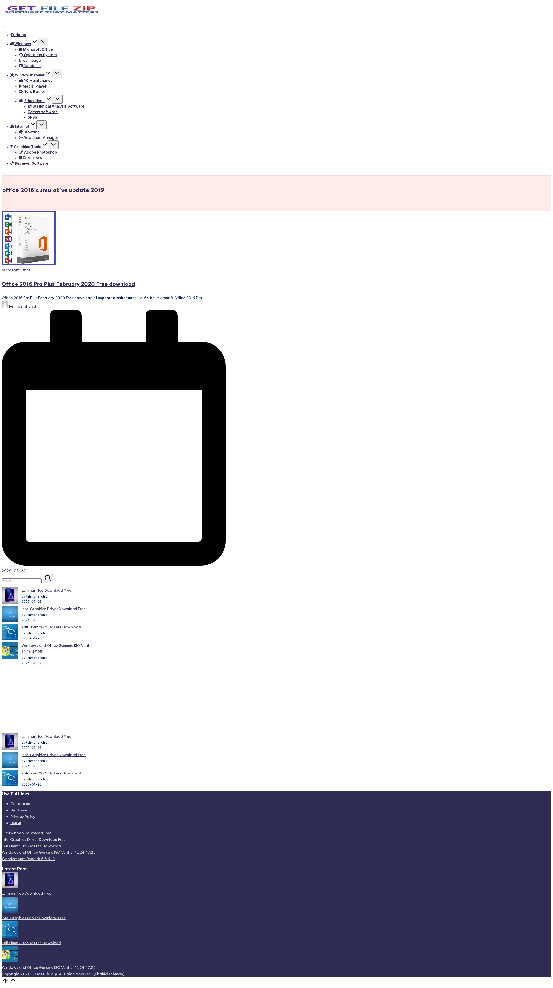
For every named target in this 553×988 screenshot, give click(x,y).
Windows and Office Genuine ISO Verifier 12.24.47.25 (49, 852)
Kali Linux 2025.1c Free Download (51, 627)
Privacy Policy (22, 816)
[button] (48, 578)
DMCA (15, 823)
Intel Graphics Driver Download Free (54, 608)
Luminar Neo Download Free (46, 590)
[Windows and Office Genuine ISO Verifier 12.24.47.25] (10, 651)
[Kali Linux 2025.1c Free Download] (10, 633)
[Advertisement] (50, 699)
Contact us (20, 803)
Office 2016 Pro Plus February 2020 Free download (68, 284)
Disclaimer (19, 810)
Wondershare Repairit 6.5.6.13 (28, 858)
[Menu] (3, 26)
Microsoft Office (16, 270)
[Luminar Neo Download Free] (10, 596)
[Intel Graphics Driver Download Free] (10, 615)
